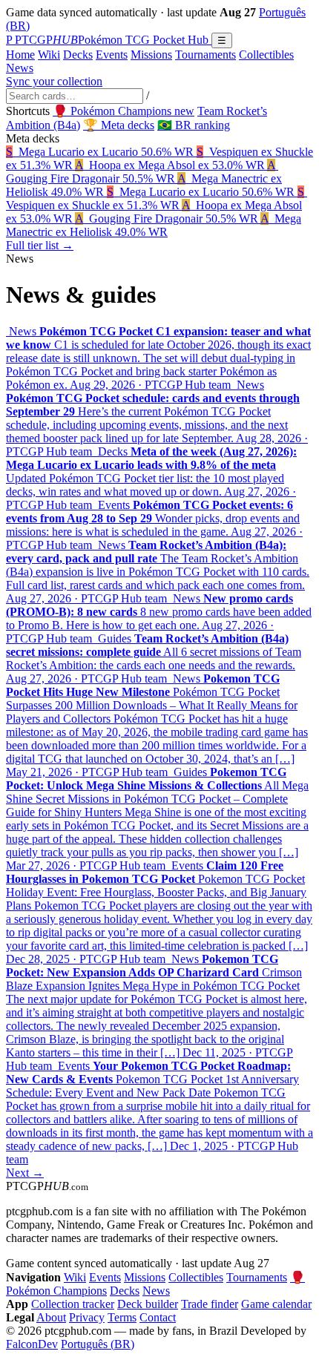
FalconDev (32, 1344)
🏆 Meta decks (118, 125)
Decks (78, 54)
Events (112, 54)
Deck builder (147, 1304)
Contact (157, 1317)
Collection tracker (72, 1304)
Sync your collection (54, 81)
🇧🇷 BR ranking (193, 125)
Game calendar (276, 1304)
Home (20, 54)
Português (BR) (97, 1344)
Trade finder (209, 1304)
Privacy (87, 1317)
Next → (25, 1172)
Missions (151, 54)
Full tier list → (39, 245)
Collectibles (266, 54)
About (51, 1317)
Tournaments (205, 54)
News (19, 68)
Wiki (49, 54)
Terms (122, 1317)
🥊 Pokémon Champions (123, 111)
